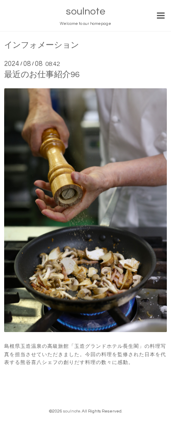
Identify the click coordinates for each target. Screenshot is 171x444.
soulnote (85, 11)
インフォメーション (41, 45)
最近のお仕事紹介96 (42, 74)
